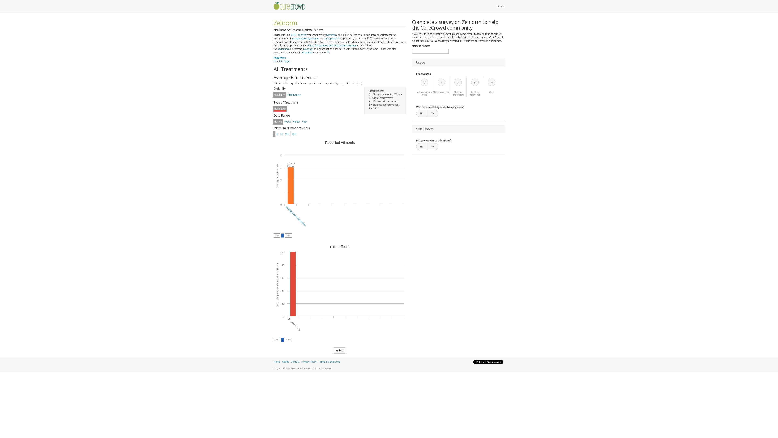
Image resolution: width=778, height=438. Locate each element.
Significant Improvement (474, 93)
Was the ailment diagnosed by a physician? (440, 107)
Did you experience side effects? (433, 140)
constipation (330, 38)
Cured (491, 92)
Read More (280, 57)
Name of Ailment (421, 45)
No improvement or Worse (424, 93)
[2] (329, 51)
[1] (339, 38)
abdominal (283, 48)
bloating (307, 48)
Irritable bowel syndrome (296, 216)
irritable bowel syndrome (305, 38)
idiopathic (307, 52)
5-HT (293, 34)
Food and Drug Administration (340, 45)
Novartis (331, 34)
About (285, 361)
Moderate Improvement (458, 93)
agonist (302, 34)
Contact (295, 361)
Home (277, 361)
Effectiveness (423, 73)
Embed (339, 350)
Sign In (500, 6)
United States (314, 45)
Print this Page (281, 61)
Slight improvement (441, 92)
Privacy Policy (308, 361)
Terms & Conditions (329, 361)
